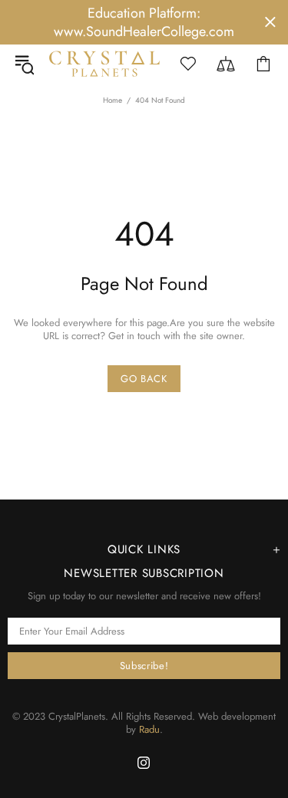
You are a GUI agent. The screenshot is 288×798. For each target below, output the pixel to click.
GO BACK (144, 378)
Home (112, 100)
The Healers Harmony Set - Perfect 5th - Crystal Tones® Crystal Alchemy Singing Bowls (166, 773)
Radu (149, 729)
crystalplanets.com (104, 63)
